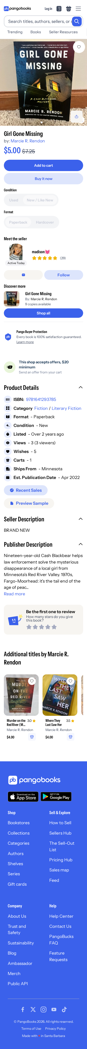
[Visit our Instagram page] (43, 1009)
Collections (18, 833)
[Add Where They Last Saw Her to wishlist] (70, 681)
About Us (17, 916)
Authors (15, 853)
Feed (54, 880)
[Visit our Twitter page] (33, 1009)
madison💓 (41, 251)
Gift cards (17, 884)
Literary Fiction (66, 408)
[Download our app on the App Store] (23, 796)
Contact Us (60, 926)
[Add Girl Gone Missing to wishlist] (79, 47)
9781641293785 (41, 399)
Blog (12, 953)
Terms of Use (31, 1028)
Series (14, 873)
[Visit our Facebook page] (23, 1009)
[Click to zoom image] (43, 82)
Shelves (15, 863)
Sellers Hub (60, 833)
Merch (14, 973)
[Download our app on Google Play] (56, 796)
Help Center (61, 916)
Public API (18, 983)
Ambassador (20, 963)
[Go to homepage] (17, 8)
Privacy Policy (55, 1028)
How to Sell (60, 822)
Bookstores (18, 822)
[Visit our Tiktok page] (64, 1009)
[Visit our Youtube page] (54, 1009)
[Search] (77, 21)
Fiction (41, 408)
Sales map (59, 869)
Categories (18, 843)
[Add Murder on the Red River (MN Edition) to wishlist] (32, 681)
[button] (43, 388)
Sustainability (21, 942)
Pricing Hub (60, 859)
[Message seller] (23, 275)
